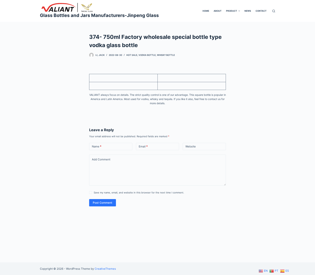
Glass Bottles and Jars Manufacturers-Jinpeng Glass (99, 15)
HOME (206, 10)
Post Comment (102, 202)
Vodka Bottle (147, 55)
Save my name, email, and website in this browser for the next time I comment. (139, 192)
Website (190, 146)
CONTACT (261, 10)
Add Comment (101, 159)
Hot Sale (131, 55)
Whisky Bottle (166, 55)
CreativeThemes (105, 268)
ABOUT (217, 10)
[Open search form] (273, 11)
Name (96, 146)
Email (143, 146)
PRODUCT (231, 10)
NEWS (247, 10)
